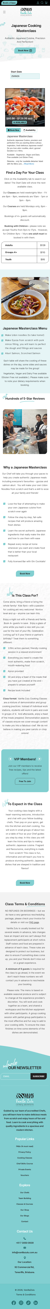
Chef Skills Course (25, 1163)
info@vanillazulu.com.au (24, 1252)
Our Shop (25, 1210)
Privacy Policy (24, 1152)
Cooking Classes (24, 1158)
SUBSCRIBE (38, 1076)
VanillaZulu (29, 1290)
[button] (42, 3)
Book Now (23, 50)
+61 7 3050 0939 (25, 1243)
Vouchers (25, 1175)
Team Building (24, 1198)
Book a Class (9, 3)
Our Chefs (24, 1192)
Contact (24, 1221)
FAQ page (34, 922)
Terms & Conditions (26, 1294)
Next (45, 432)
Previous (5, 432)
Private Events (24, 1169)
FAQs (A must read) (24, 1146)
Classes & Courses (24, 1204)
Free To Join (25, 781)
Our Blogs (24, 1216)
